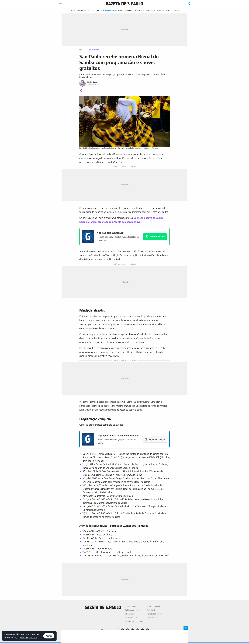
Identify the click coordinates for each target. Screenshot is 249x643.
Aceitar (49, 636)
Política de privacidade (28, 637)
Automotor (150, 10)
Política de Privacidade (155, 614)
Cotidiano (95, 10)
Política (120, 10)
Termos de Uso (131, 617)
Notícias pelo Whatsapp (134, 621)
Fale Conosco (130, 614)
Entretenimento (108, 10)
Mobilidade (139, 10)
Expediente (151, 610)
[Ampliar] (166, 99)
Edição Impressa (172, 10)
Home (73, 10)
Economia (129, 10)
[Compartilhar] (188, 4)
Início (81, 50)
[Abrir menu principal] (60, 3)
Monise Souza (92, 82)
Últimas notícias (83, 10)
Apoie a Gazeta (152, 617)
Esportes (160, 10)
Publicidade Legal (132, 610)
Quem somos (130, 606)
